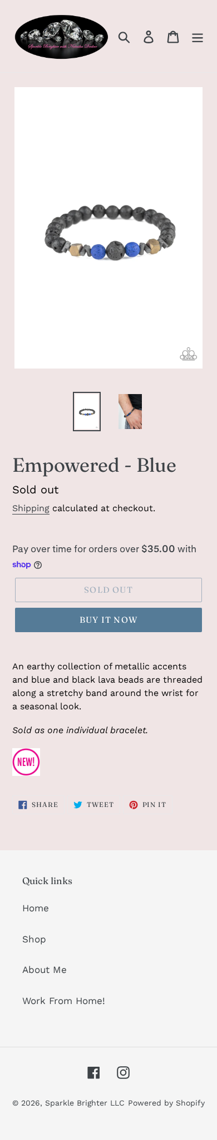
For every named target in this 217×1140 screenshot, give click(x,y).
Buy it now (108, 619)
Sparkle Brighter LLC (85, 1102)
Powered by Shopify (166, 1102)
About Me (44, 969)
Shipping (31, 508)
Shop (34, 939)
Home (35, 908)
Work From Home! (63, 1000)
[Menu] (197, 36)
